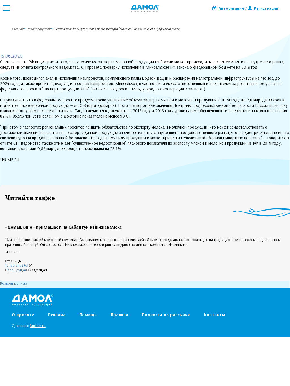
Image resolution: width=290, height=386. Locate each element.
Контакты (214, 314)
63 (26, 265)
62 (21, 265)
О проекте (23, 314)
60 (12, 265)
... (8, 265)
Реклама (57, 314)
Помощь (88, 314)
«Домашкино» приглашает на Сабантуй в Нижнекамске (63, 227)
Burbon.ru (38, 325)
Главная (18, 29)
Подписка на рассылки (166, 314)
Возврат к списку (13, 283)
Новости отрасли (38, 29)
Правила (119, 314)
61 (17, 265)
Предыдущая (16, 270)
